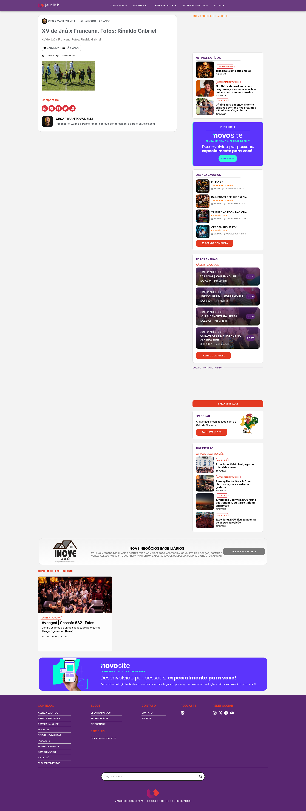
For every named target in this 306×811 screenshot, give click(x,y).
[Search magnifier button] (200, 776)
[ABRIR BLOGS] (223, 5)
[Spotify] (183, 713)
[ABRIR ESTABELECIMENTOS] (207, 5)
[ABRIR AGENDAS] (146, 5)
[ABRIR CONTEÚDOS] (126, 5)
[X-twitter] (220, 713)
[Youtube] (232, 713)
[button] (45, 108)
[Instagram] (215, 713)
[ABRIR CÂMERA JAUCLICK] (175, 5)
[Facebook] (226, 713)
